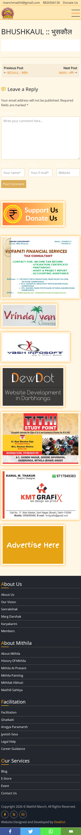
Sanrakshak (9, 609)
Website (62, 165)
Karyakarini (9, 624)
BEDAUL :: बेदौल (17, 73)
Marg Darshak (11, 616)
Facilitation (9, 712)
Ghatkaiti (7, 720)
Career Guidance (13, 749)
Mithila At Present (13, 668)
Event (5, 786)
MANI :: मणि (66, 73)
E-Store (6, 778)
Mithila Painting (12, 675)
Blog (4, 771)
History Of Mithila (13, 661)
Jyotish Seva (9, 734)
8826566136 (51, 3)
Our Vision (8, 602)
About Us (7, 595)
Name (6, 165)
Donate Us (70, 3)
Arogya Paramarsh (14, 727)
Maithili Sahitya (12, 690)
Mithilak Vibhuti (12, 683)
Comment (9, 113)
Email (34, 165)
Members (8, 631)
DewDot (59, 822)
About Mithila (10, 654)
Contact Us (9, 793)
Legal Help (8, 742)
